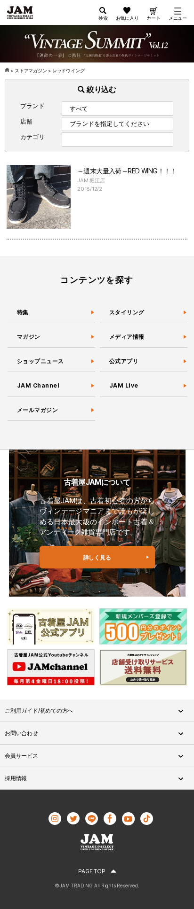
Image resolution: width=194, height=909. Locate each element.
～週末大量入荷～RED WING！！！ (127, 171)
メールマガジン (37, 409)
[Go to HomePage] (8, 70)
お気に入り (127, 18)
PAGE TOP (91, 871)
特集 (23, 312)
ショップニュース (40, 361)
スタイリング (127, 312)
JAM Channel (38, 385)
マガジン (28, 336)
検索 (103, 18)
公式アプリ (123, 361)
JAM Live (123, 385)
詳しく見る (97, 557)
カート (153, 18)
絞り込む (100, 89)
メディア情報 (127, 336)
